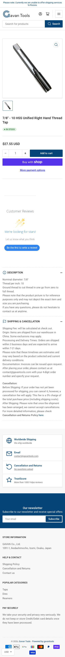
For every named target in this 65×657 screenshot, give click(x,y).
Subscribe (53, 518)
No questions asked (23, 469)
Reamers (7, 598)
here (41, 415)
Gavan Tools (24, 641)
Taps (5, 589)
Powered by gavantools (43, 641)
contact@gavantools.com (26, 456)
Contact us (8, 572)
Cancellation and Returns (16, 568)
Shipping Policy (11, 564)
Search (56, 23)
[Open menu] (58, 14)
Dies (5, 593)
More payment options (32, 170)
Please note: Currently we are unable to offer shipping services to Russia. (32, 3)
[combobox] (32, 24)
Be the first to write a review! (22, 247)
